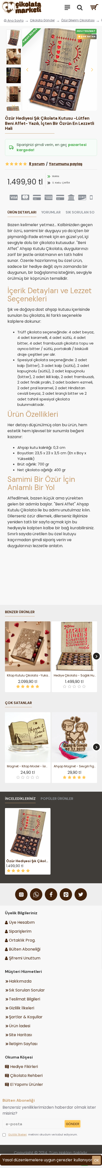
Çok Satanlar (18, 703)
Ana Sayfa (15, 20)
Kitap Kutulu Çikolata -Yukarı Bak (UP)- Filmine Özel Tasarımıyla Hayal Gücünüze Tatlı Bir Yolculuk (29, 675)
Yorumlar (51, 212)
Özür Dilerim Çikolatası (78, 20)
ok (96, 1160)
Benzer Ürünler (20, 612)
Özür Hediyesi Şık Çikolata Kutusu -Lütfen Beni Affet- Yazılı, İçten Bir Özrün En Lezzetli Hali (27, 861)
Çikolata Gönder (42, 20)
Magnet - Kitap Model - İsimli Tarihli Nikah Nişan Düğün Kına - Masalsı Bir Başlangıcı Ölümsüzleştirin (29, 766)
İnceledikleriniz (20, 799)
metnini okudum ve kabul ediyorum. (42, 1134)
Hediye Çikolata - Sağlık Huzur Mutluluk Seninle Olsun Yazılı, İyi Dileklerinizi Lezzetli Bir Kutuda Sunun (75, 675)
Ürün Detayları (21, 212)
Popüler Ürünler (57, 799)
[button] (27, 69)
